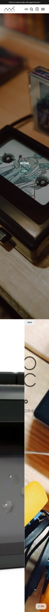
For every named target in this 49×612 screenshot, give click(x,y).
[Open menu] (43, 9)
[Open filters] (26, 9)
